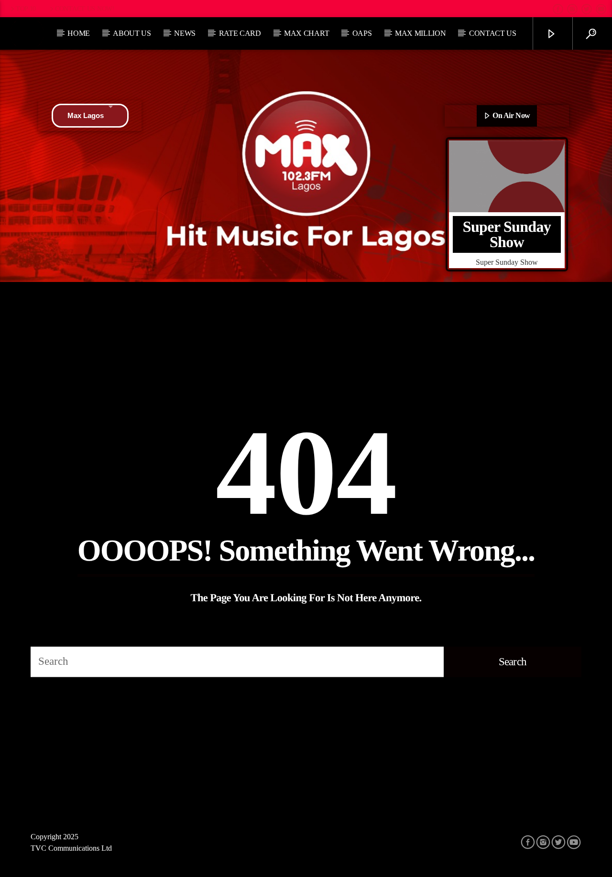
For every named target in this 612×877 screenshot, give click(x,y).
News (185, 33)
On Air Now (510, 115)
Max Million (420, 33)
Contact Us (492, 33)
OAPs (362, 33)
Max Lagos (85, 115)
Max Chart (306, 33)
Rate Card (240, 33)
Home (78, 33)
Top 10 (26, 8)
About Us (132, 33)
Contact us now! (85, 8)
